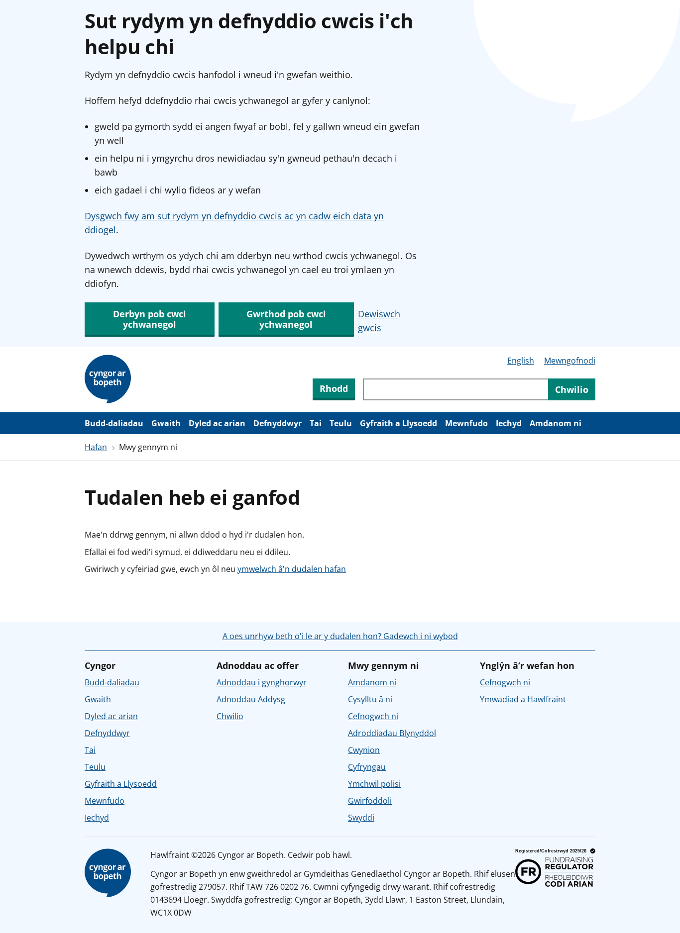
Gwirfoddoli (370, 800)
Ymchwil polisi (374, 783)
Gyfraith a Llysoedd (398, 423)
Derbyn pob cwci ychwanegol (149, 319)
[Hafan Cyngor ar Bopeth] (109, 379)
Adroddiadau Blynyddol (392, 733)
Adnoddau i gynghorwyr (262, 682)
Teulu (341, 423)
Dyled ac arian (217, 423)
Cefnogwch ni (373, 716)
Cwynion (364, 750)
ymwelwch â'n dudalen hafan (291, 568)
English (520, 360)
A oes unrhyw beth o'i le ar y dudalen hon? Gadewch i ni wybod (340, 636)
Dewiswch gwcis (379, 321)
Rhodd (334, 388)
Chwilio (230, 716)
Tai (316, 423)
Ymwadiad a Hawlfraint (523, 699)
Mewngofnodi (569, 360)
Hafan (96, 447)
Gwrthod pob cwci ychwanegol (286, 319)
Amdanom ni (555, 423)
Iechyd (509, 423)
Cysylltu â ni (370, 699)
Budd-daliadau (114, 423)
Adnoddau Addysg (251, 699)
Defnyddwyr (277, 423)
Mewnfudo (466, 423)
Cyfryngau (367, 766)
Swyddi (361, 817)
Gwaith (166, 423)
